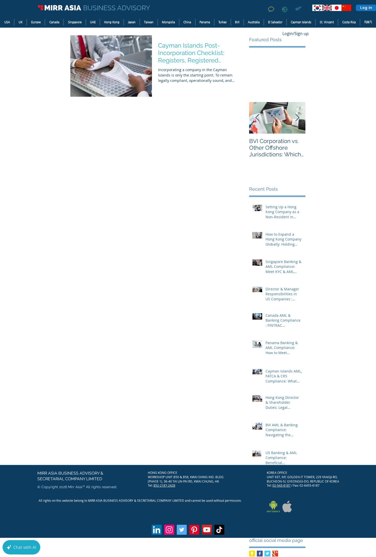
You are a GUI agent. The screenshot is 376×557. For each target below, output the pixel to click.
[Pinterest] (194, 530)
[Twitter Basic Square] (267, 553)
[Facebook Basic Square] (260, 553)
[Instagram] (169, 530)
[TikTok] (219, 530)
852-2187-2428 (164, 485)
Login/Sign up (295, 33)
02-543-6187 (281, 485)
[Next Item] (297, 118)
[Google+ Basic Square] (275, 553)
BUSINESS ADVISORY (116, 8)
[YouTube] (207, 530)
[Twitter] (182, 530)
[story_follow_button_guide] (252, 553)
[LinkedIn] (157, 530)
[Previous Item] (257, 118)
